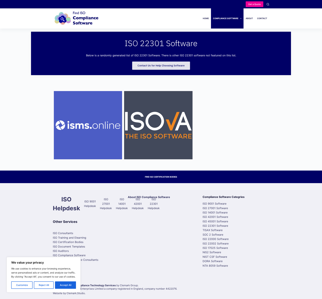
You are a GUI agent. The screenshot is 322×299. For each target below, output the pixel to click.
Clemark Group (129, 285)
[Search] (268, 4)
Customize (22, 285)
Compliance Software (225, 18)
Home (206, 18)
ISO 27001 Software (215, 208)
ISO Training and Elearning (69, 237)
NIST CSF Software (215, 256)
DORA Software (213, 261)
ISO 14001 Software (215, 212)
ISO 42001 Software (215, 217)
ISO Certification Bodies (68, 242)
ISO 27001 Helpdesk (106, 204)
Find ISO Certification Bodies (161, 177)
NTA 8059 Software (215, 265)
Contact (262, 18)
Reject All (44, 285)
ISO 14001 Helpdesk (122, 204)
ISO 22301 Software (215, 225)
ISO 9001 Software (214, 203)
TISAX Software (213, 230)
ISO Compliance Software (69, 255)
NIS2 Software (212, 252)
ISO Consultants (63, 233)
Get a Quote (254, 4)
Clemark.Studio (76, 293)
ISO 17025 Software (215, 248)
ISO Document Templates (69, 246)
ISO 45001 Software (215, 221)
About (249, 18)
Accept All (65, 285)
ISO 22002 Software (216, 243)
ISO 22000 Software (216, 239)
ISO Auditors (61, 251)
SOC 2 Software (213, 234)
